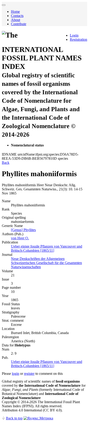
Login (74, 35)
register (29, 373)
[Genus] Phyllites (23, 230)
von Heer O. (20, 238)
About (15, 20)
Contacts (17, 16)
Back (5, 163)
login (15, 373)
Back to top (14, 418)
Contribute (18, 24)
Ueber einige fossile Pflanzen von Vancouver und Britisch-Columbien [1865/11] (46, 248)
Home (15, 12)
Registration (78, 39)
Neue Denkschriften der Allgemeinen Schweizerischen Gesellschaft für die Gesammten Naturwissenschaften (46, 263)
